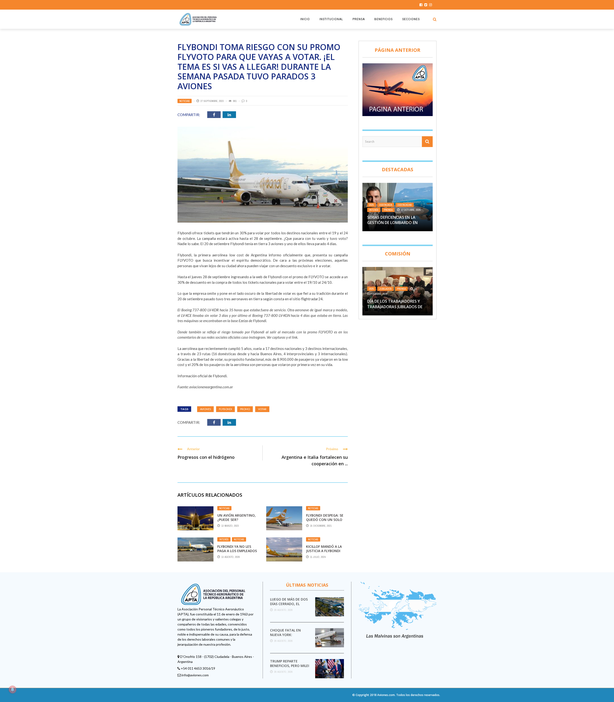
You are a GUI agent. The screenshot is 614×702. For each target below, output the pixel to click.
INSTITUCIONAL (331, 19)
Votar (262, 409)
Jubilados (385, 288)
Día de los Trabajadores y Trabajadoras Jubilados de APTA (394, 307)
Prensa (388, 210)
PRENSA (359, 19)
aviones (205, 409)
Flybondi (225, 409)
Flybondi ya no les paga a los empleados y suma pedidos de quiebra (237, 553)
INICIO (305, 19)
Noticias (184, 101)
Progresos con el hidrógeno (206, 457)
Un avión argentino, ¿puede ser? (236, 517)
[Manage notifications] (12, 689)
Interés (224, 539)
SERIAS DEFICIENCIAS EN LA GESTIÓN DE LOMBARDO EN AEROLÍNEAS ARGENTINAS (392, 223)
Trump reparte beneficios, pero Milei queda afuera (289, 665)
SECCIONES (411, 19)
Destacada (385, 204)
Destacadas (404, 204)
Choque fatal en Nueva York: (285, 632)
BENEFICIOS (383, 19)
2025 (371, 204)
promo (245, 409)
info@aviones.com (195, 675)
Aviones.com (386, 695)
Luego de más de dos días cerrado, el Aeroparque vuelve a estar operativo (289, 606)
